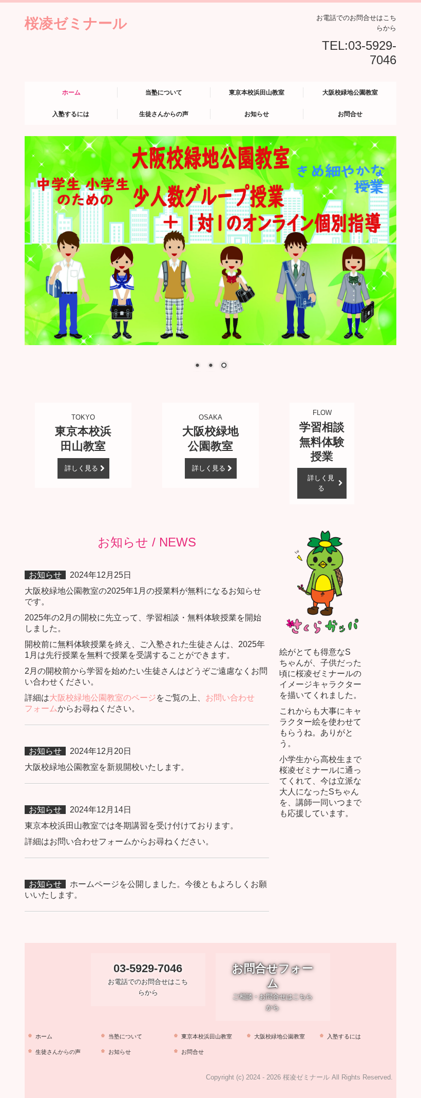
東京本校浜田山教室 (256, 92)
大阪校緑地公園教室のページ (102, 697)
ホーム (71, 92)
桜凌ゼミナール (76, 22)
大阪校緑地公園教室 (350, 92)
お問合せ (350, 114)
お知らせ (256, 114)
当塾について (163, 92)
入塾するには (70, 114)
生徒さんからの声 (163, 114)
